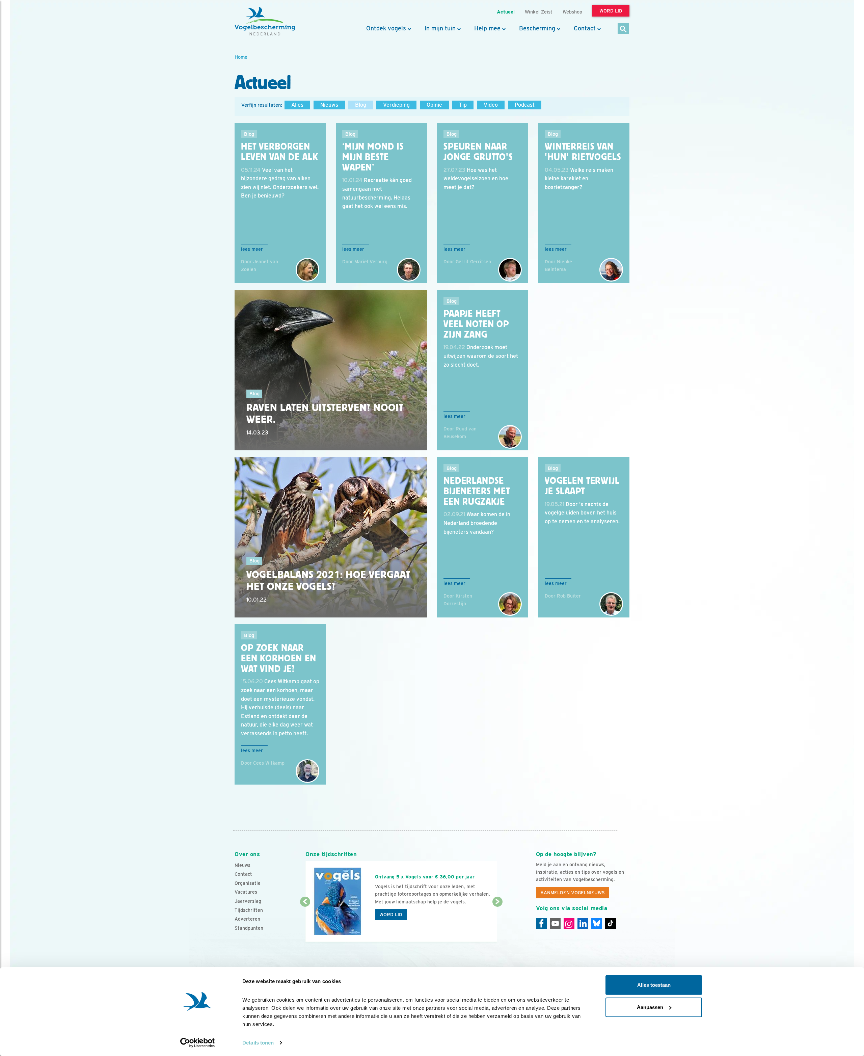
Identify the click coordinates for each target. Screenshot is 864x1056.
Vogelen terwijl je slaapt (582, 486)
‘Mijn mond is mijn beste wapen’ (373, 157)
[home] (265, 21)
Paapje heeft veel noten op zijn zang (476, 324)
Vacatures (246, 892)
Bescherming (537, 28)
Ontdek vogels (386, 28)
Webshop (572, 12)
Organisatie (248, 883)
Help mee (487, 28)
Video (491, 105)
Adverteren (247, 919)
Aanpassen (650, 1007)
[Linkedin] (582, 923)
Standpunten (249, 928)
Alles (297, 105)
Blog (360, 105)
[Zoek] (623, 29)
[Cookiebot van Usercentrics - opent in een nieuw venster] (197, 1043)
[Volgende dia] (497, 922)
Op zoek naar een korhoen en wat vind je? (278, 658)
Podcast (525, 105)
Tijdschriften (249, 910)
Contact (585, 28)
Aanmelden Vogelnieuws (572, 892)
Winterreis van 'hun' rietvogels (583, 151)
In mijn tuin (440, 28)
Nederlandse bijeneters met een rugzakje (476, 491)
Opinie (434, 105)
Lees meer (252, 249)
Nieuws (329, 105)
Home (241, 57)
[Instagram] (569, 923)
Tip (463, 105)
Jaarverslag (248, 901)
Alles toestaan (654, 985)
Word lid (390, 914)
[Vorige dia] (305, 922)
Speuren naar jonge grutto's (478, 151)
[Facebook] (541, 923)
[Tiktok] (610, 923)
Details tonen (258, 1043)
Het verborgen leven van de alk (279, 151)
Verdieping (396, 105)
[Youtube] (555, 923)
